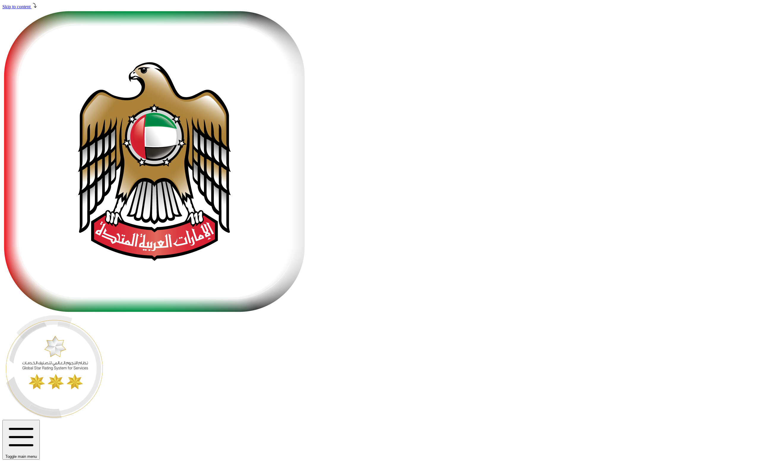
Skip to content (17, 6)
